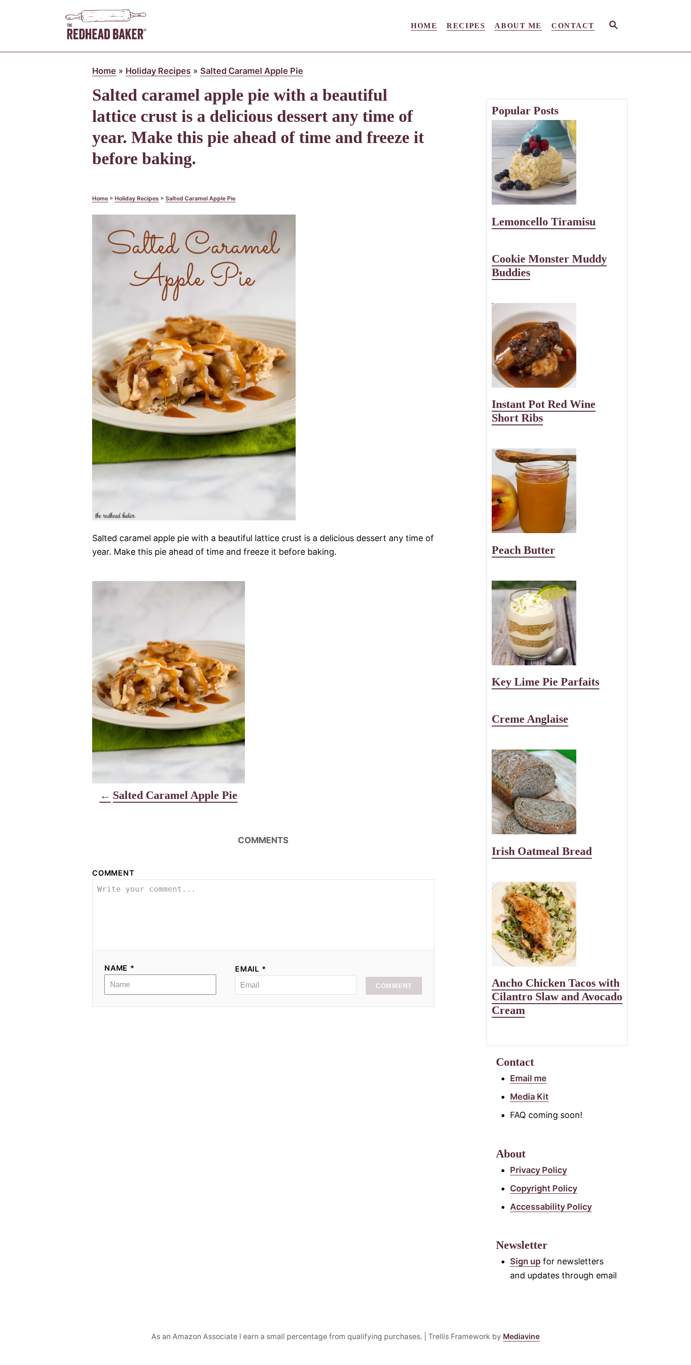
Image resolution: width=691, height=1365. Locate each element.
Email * (251, 969)
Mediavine (521, 1336)
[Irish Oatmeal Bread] (557, 792)
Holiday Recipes (158, 71)
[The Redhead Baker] (148, 26)
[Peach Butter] (557, 490)
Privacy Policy (538, 1170)
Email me (528, 1078)
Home (104, 71)
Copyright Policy (543, 1188)
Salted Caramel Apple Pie (251, 71)
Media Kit (529, 1097)
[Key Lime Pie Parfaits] (557, 623)
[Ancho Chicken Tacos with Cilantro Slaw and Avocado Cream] (557, 924)
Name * (119, 968)
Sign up (525, 1261)
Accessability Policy (551, 1207)
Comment (113, 873)
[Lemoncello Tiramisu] (557, 162)
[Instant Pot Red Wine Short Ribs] (557, 345)
